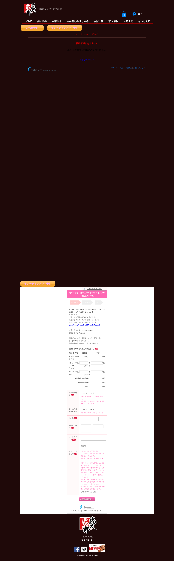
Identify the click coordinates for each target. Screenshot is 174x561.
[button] (124, 14)
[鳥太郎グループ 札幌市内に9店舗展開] (84, 549)
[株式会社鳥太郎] (77, 549)
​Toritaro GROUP (87, 538)
